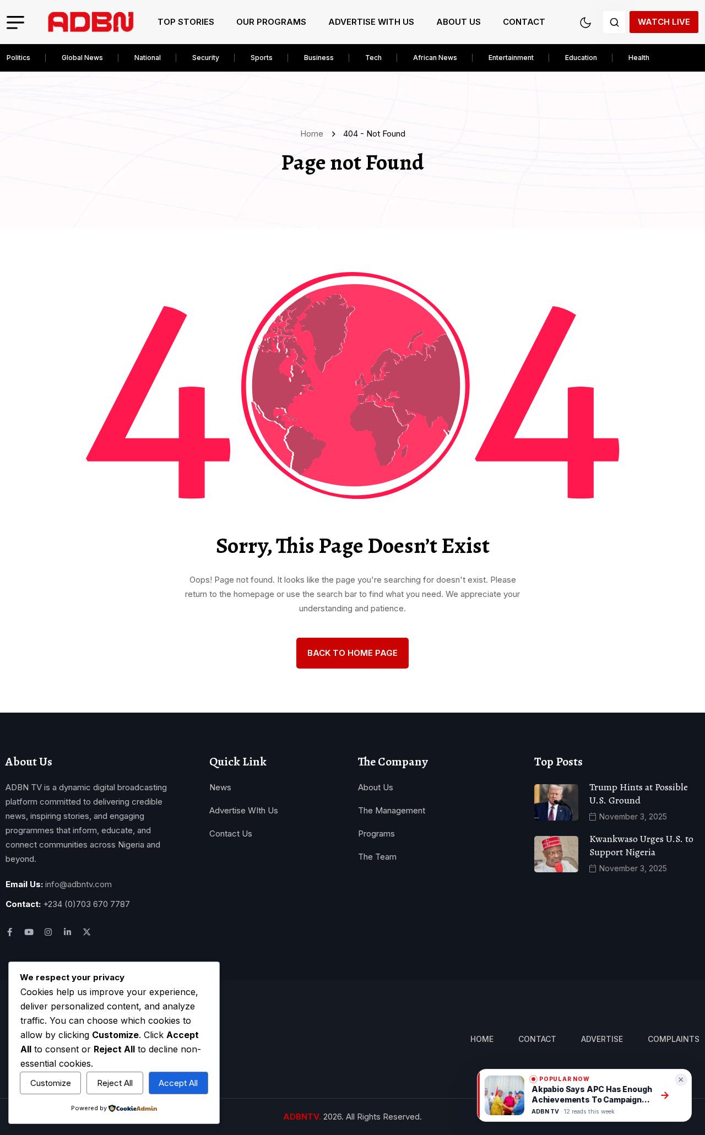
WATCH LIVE (664, 22)
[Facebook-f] (10, 932)
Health (638, 57)
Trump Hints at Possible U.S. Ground (638, 793)
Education (581, 57)
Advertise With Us (371, 22)
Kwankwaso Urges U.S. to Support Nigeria (641, 845)
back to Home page (352, 653)
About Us (458, 22)
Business (319, 57)
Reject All (115, 1083)
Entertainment (511, 57)
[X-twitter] (87, 932)
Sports (262, 57)
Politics (18, 57)
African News (435, 57)
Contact (524, 22)
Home (314, 133)
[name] (91, 22)
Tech (373, 57)
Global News (82, 57)
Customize (50, 1083)
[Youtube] (29, 932)
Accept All (178, 1083)
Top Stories (186, 22)
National (147, 57)
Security (205, 57)
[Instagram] (48, 932)
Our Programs (271, 22)
